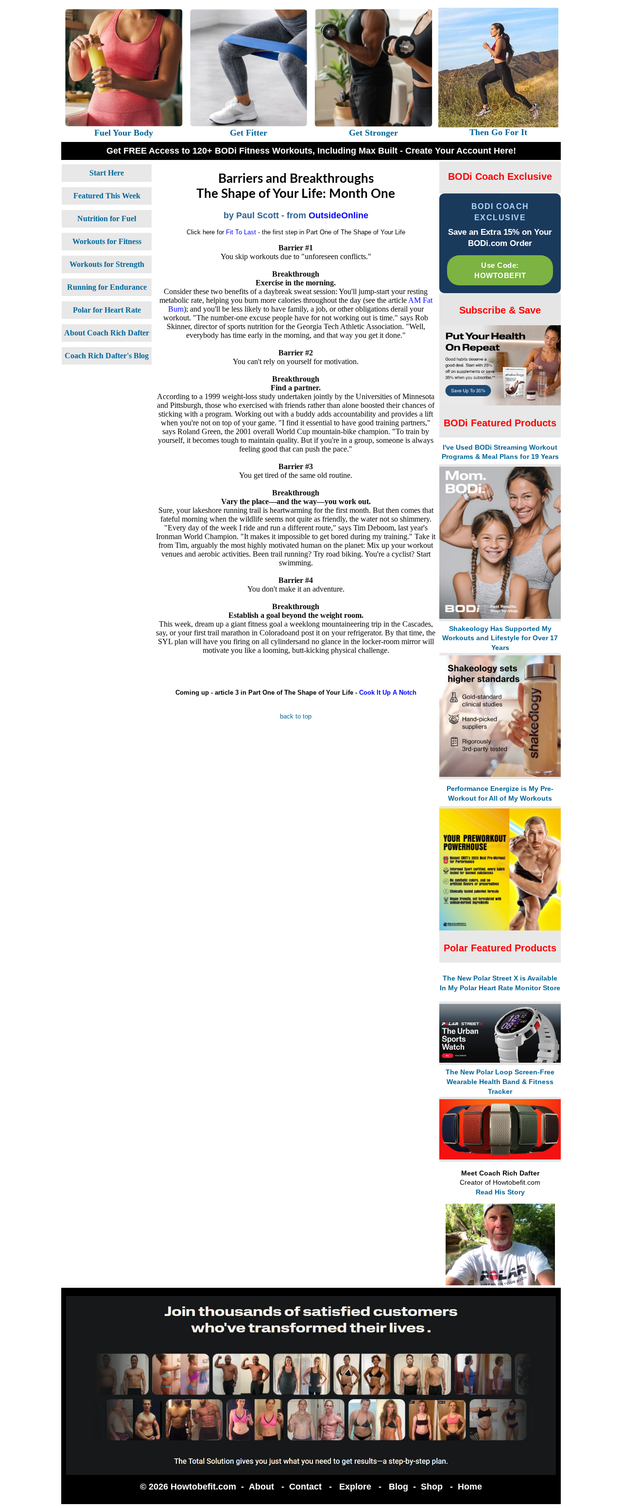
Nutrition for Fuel (106, 218)
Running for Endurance (107, 287)
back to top (295, 716)
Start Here (106, 173)
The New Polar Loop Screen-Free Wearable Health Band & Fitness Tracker (500, 1081)
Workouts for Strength (106, 264)
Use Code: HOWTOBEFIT (500, 270)
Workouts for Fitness (106, 241)
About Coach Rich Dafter (106, 333)
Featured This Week (106, 196)
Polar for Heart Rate (107, 310)
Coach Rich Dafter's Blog (107, 355)
